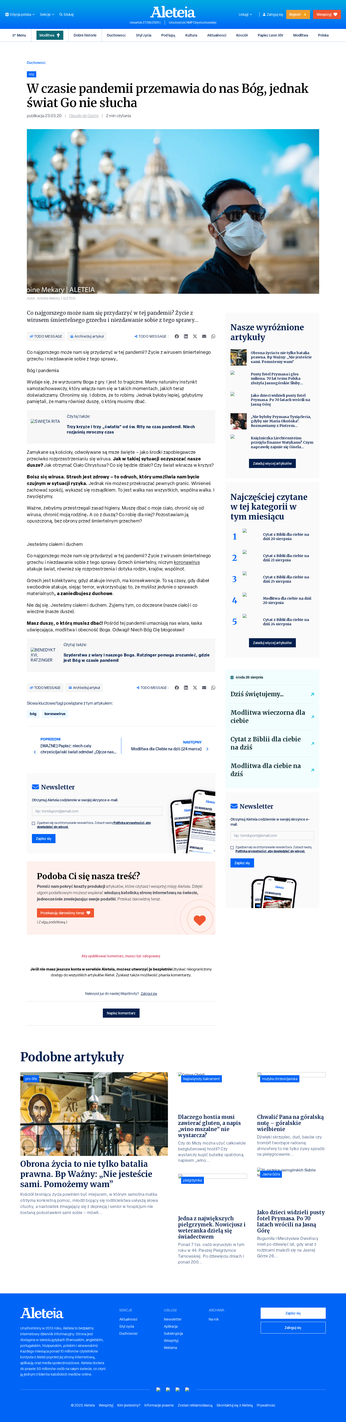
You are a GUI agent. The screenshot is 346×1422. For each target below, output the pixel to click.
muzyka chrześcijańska (279, 1079)
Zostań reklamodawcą (195, 1405)
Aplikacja (171, 1326)
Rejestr (295, 14)
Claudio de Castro (84, 115)
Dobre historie (85, 35)
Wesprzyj (324, 14)
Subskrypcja (173, 1333)
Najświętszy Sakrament (201, 1079)
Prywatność (266, 1405)
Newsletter (173, 1319)
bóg (33, 713)
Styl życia (143, 35)
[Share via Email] (204, 336)
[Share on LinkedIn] (186, 336)
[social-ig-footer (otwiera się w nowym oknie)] (187, 1389)
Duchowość (116, 35)
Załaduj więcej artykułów (272, 463)
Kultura (191, 35)
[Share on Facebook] (177, 336)
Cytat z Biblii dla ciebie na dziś (265, 743)
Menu (21, 35)
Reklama (170, 1347)
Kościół (242, 35)
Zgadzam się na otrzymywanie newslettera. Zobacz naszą (94, 825)
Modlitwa (47, 35)
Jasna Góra (271, 1174)
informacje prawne (159, 1405)
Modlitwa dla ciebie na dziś (265, 770)
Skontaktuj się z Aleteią (235, 1405)
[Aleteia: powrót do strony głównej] (173, 11)
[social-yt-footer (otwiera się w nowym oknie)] (158, 1389)
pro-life (31, 1079)
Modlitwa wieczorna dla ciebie (267, 717)
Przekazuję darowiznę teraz (62, 912)
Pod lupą (168, 35)
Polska (323, 35)
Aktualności (216, 35)
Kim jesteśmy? (128, 1405)
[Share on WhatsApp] (213, 336)
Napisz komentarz (121, 1013)
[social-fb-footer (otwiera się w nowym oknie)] (168, 1389)
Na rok (214, 1319)
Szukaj (68, 14)
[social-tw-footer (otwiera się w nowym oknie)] (178, 1389)
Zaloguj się (275, 14)
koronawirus (187, 562)
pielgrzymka (192, 1180)
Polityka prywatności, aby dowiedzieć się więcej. (270, 851)
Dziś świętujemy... (257, 694)
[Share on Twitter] (195, 336)
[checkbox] (33, 823)
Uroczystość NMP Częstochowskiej (192, 23)
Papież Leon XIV (270, 35)
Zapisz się (43, 838)
